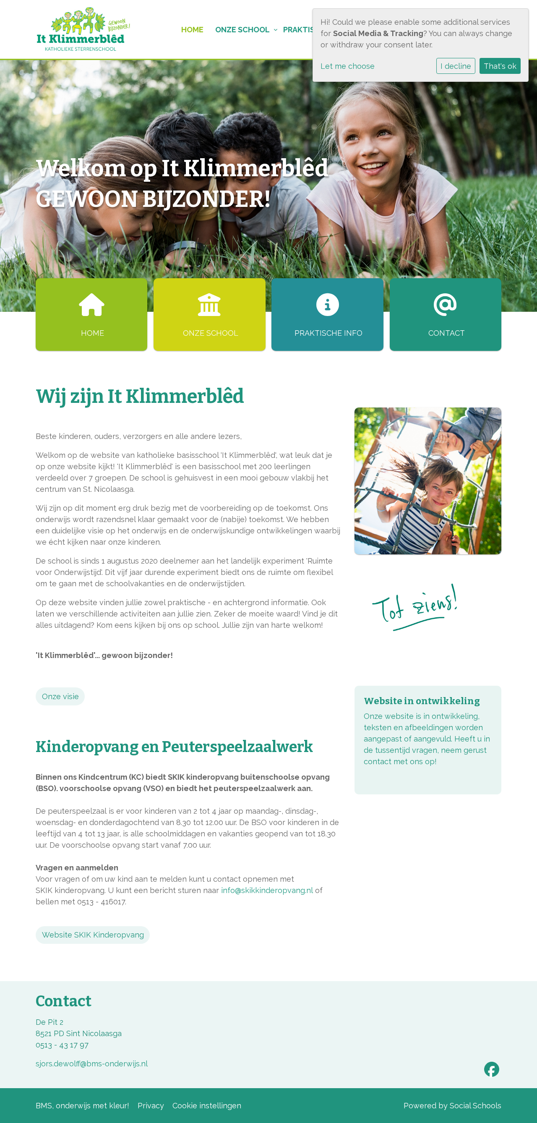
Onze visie (60, 696)
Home (192, 29)
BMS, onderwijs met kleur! (82, 1105)
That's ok (500, 66)
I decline (456, 66)
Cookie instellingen (206, 1105)
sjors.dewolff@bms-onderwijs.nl (92, 1063)
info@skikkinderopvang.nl (267, 890)
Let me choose (348, 66)
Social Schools (475, 1105)
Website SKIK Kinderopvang (93, 934)
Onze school (242, 29)
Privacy (151, 1105)
